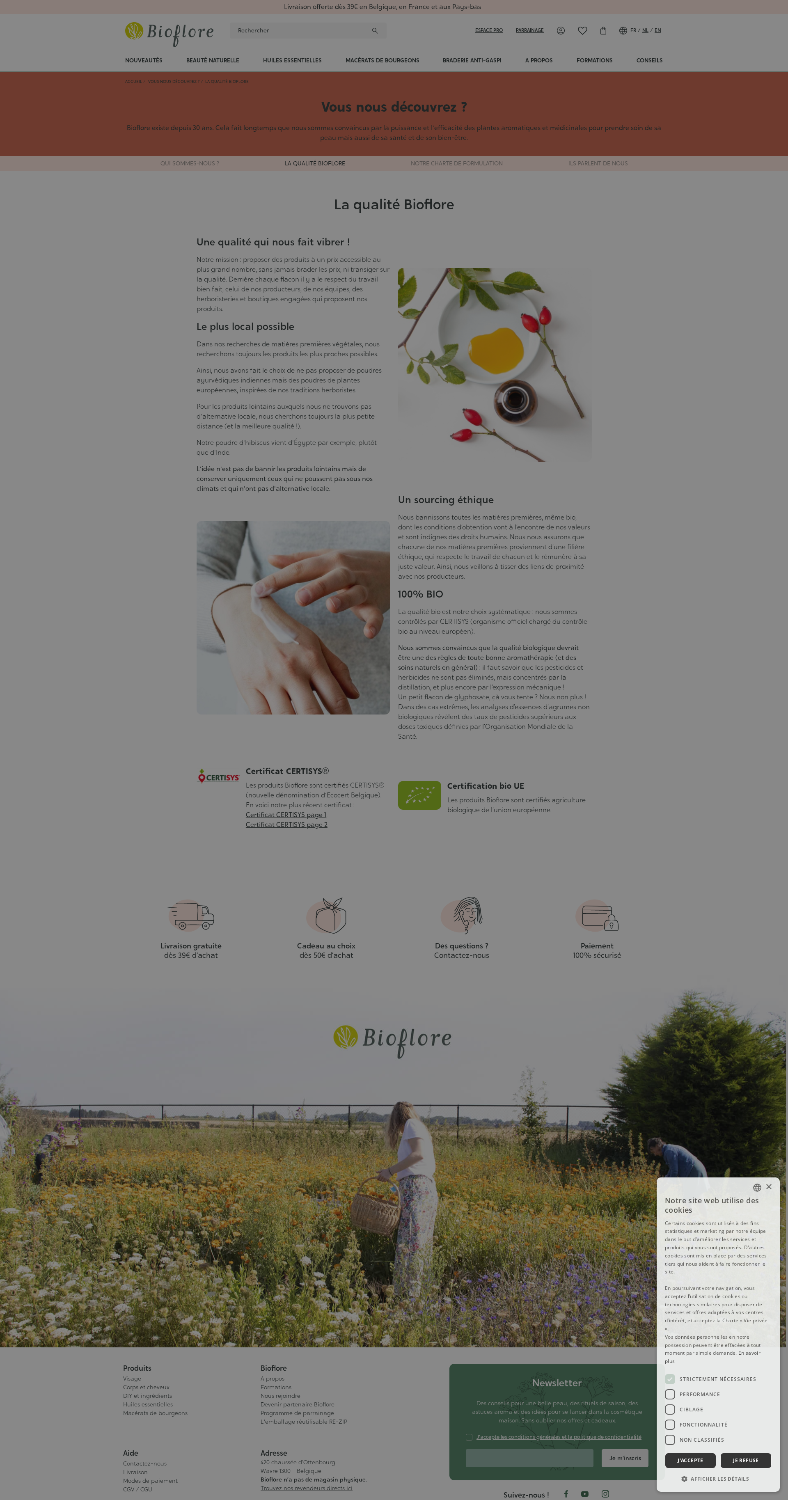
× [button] (768, 1187)
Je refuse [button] (746, 1460)
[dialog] (718, 1334)
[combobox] (757, 1188)
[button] (718, 1479)
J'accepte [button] (690, 1460)
